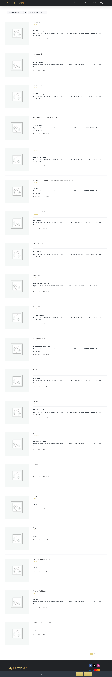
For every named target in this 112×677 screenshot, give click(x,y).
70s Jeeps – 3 (37, 86)
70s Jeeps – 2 (37, 54)
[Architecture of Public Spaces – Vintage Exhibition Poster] (17, 191)
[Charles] (17, 412)
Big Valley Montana (40, 338)
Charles (35, 401)
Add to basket (37, 38)
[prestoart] (17, 667)
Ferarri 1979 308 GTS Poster (42, 623)
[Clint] (17, 444)
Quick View (46, 38)
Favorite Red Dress (39, 591)
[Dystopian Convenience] (17, 570)
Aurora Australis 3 (39, 243)
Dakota (35, 465)
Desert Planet (38, 496)
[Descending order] (25, 12)
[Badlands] (17, 286)
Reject (88, 674)
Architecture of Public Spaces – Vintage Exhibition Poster (53, 180)
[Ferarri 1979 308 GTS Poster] (17, 633)
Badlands (36, 275)
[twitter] (94, 665)
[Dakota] (17, 475)
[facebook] (90, 665)
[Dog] (17, 538)
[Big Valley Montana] (17, 349)
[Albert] (17, 159)
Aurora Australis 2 (39, 212)
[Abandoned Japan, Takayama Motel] (17, 128)
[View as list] (48, 12)
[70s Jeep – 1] (17, 33)
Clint (34, 433)
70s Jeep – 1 (37, 22)
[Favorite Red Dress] (17, 602)
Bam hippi (36, 307)
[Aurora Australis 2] (17, 223)
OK (79, 674)
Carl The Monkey (39, 370)
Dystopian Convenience (41, 559)
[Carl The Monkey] (17, 380)
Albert (35, 149)
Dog (34, 528)
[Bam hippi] (17, 317)
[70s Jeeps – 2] (17, 65)
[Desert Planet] (17, 507)
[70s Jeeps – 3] (17, 96)
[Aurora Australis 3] (17, 254)
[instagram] (98, 665)
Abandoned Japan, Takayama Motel (46, 117)
